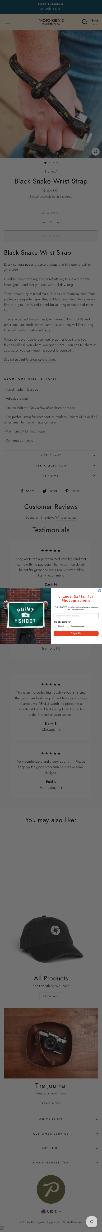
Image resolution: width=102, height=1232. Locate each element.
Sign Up (76, 633)
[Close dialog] (99, 590)
